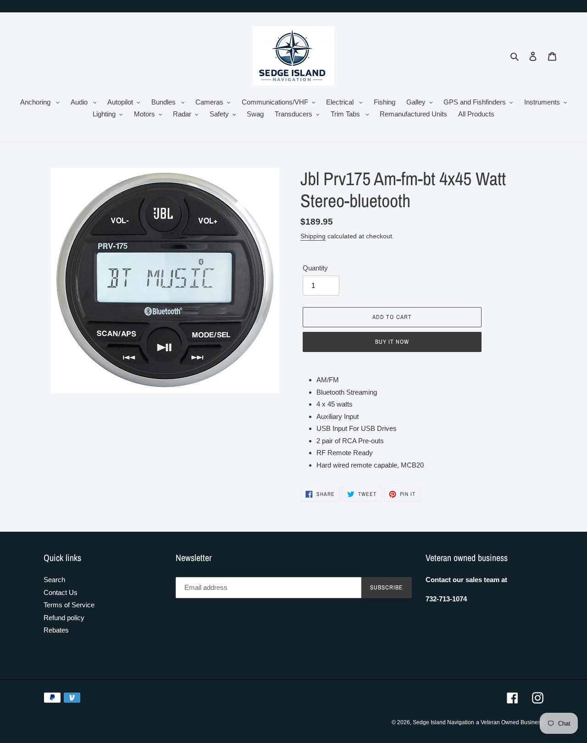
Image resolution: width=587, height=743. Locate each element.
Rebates (56, 630)
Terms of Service (69, 605)
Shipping (313, 236)
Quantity (315, 268)
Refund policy (64, 618)
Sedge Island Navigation (443, 722)
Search (54, 579)
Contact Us (61, 592)
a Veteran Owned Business (509, 722)
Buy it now (392, 342)
